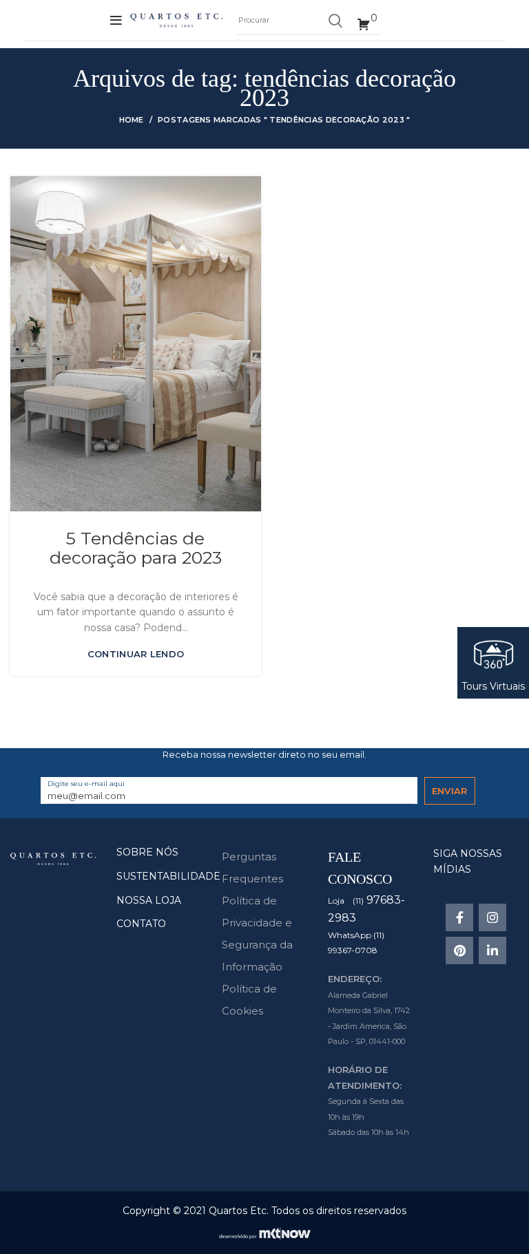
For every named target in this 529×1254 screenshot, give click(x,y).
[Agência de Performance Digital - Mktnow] (265, 1232)
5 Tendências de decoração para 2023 (136, 548)
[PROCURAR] (335, 20)
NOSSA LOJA (148, 900)
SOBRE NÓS (147, 852)
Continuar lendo (136, 654)
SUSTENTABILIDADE (168, 876)
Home (131, 120)
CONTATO (141, 923)
